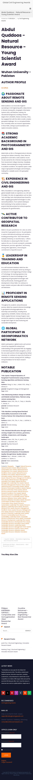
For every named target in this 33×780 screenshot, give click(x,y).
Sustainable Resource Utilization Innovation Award (14, 532)
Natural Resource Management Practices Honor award (15, 483)
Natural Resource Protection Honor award (16, 489)
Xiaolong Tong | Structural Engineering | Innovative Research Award (13, 651)
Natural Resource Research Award (14, 490)
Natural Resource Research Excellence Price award (14, 492)
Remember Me (7, 750)
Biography (11, 466)
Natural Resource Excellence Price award (14, 473)
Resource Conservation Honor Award (13, 502)
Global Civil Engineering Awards (16, 2)
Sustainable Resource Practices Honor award (14, 528)
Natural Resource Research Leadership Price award (14, 494)
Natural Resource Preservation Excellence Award (15, 487)
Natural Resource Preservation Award (12, 486)
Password (7, 741)
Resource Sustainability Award (10, 515)
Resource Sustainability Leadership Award (13, 516)
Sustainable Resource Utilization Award (12, 530)
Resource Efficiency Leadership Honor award (15, 505)
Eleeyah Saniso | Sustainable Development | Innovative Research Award (24, 612)
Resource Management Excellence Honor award (15, 509)
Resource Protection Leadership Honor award (15, 513)
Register (3, 760)
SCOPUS (4, 88)
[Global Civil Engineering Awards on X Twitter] (8, 693)
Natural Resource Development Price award (14, 470)
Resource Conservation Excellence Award (15, 500)
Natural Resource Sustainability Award (12, 496)
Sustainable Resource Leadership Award (13, 525)
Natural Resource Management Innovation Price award (14, 480)
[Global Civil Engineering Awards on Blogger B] (25, 693)
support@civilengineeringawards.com (12, 716)
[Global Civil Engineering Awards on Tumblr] (21, 693)
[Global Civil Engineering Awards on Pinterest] (12, 693)
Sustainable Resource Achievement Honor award (14, 517)
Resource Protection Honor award (19, 512)
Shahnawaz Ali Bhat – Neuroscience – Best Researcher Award (15, 545)
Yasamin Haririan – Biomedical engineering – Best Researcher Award (16, 540)
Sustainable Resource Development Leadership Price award (16, 519)
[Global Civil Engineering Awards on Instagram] (16, 693)
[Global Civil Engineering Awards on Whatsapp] (29, 693)
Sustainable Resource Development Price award (15, 522)
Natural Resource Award (8, 468)
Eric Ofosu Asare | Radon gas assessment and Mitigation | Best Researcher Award (8, 613)
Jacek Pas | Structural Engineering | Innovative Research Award (15, 644)
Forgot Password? (6, 762)
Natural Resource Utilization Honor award (15, 497)
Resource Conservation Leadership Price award (12, 504)
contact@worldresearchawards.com (12, 722)
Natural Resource (26, 466)
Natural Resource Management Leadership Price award (13, 482)
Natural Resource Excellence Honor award (14, 472)
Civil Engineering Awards (8, 703)
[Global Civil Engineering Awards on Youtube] (3, 693)
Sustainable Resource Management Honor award (16, 527)
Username (8, 733)
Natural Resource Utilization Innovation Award (13, 499)
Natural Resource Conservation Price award (14, 468)
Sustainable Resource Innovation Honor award (15, 523)
